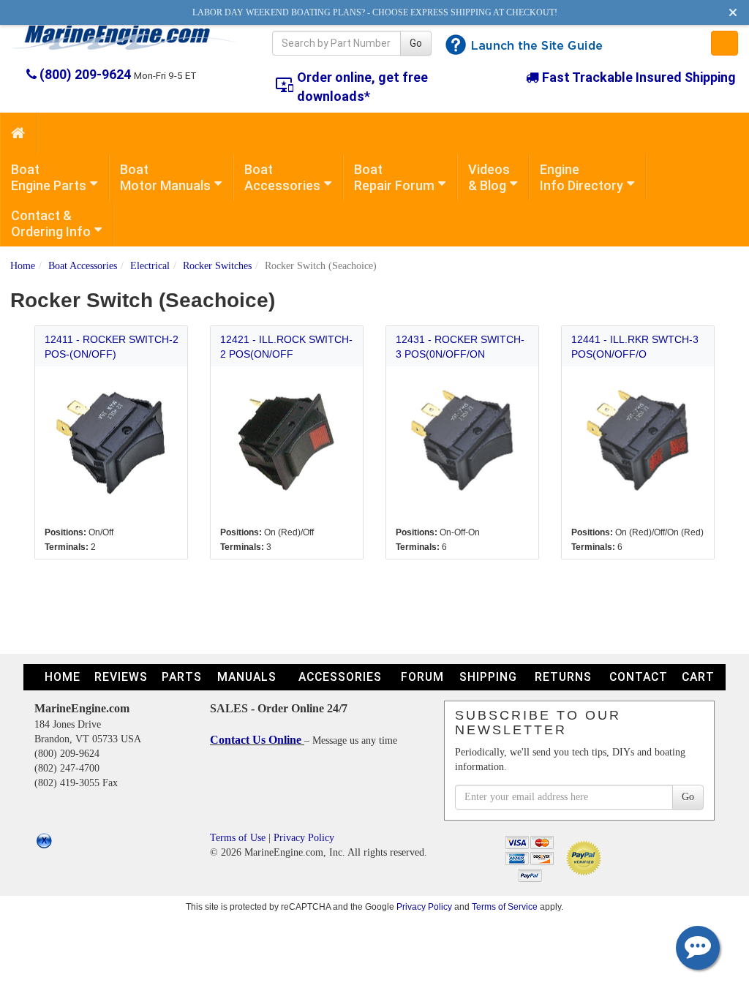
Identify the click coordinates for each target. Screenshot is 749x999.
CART (698, 677)
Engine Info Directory (581, 177)
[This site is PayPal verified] (586, 856)
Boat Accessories (282, 177)
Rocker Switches (217, 265)
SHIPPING (488, 677)
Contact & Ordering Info (51, 223)
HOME (62, 677)
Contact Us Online (257, 740)
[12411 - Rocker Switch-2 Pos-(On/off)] (111, 443)
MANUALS (246, 677)
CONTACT (638, 677)
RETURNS (563, 677)
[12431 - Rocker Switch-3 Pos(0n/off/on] (463, 443)
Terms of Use (238, 837)
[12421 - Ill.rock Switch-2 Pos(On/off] (287, 443)
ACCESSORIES (340, 677)
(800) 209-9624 (85, 74)
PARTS (182, 677)
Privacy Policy (304, 837)
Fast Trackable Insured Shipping (637, 77)
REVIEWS (121, 677)
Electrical (150, 265)
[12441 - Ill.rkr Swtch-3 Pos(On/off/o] (638, 443)
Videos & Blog (489, 177)
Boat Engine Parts (48, 177)
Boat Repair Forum (394, 177)
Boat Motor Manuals (165, 177)
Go (416, 43)
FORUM (422, 677)
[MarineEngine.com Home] (124, 37)
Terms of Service (505, 906)
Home (22, 265)
